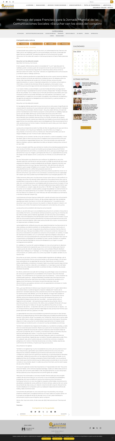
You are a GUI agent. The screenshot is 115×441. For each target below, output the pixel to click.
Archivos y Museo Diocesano (57, 5)
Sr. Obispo (80, 33)
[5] (29, 364)
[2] (36, 194)
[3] (22, 251)
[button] (23, 43)
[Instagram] (13, 2)
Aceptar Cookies (46, 438)
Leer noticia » (85, 86)
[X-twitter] (10, 2)
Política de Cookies (69, 438)
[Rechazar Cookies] (112, 437)
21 (96, 66)
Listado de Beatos (50, 33)
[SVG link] (27, 429)
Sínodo (87, 33)
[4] (27, 358)
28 (96, 70)
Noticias (110, 7)
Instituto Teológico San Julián (34, 33)
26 (89, 70)
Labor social (107, 5)
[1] (34, 192)
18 (86, 66)
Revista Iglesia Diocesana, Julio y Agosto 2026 (89, 99)
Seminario (60, 33)
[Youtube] (6, 2)
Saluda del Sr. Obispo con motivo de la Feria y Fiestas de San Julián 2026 (90, 84)
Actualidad (20, 33)
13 (93, 62)
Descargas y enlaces (99, 7)
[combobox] (99, 1)
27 (93, 70)
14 (96, 62)
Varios (52, 35)
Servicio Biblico (70, 33)
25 (86, 70)
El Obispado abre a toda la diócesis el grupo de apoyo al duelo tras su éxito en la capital (90, 91)
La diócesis (29, 5)
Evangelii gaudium (57, 174)
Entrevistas (94, 33)
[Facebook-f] (3, 2)
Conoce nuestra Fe (75, 5)
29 (75, 73)
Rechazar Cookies (57, 438)
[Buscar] (111, 1)
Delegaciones (40, 5)
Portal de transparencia (92, 5)
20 (93, 66)
